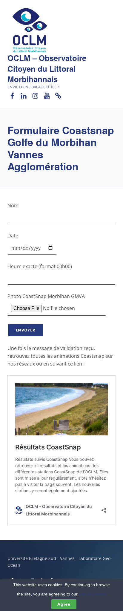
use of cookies (92, 594)
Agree (63, 604)
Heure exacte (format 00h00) (39, 266)
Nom (13, 205)
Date (12, 235)
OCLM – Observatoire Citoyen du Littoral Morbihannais (46, 68)
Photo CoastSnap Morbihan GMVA (46, 296)
